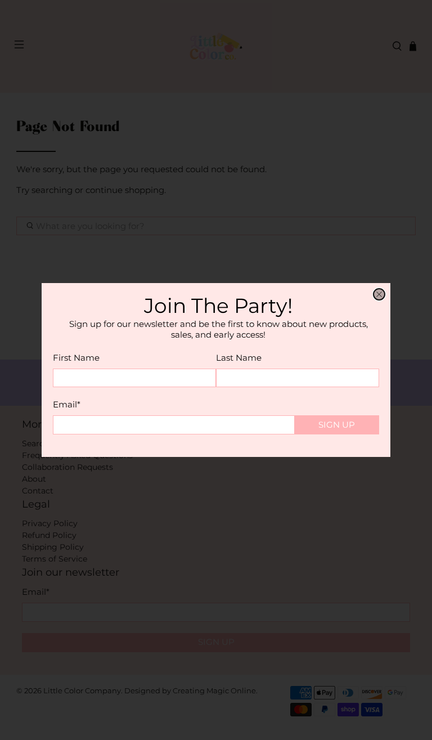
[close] (379, 294)
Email (66, 404)
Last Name (239, 357)
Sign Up (336, 424)
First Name (76, 357)
